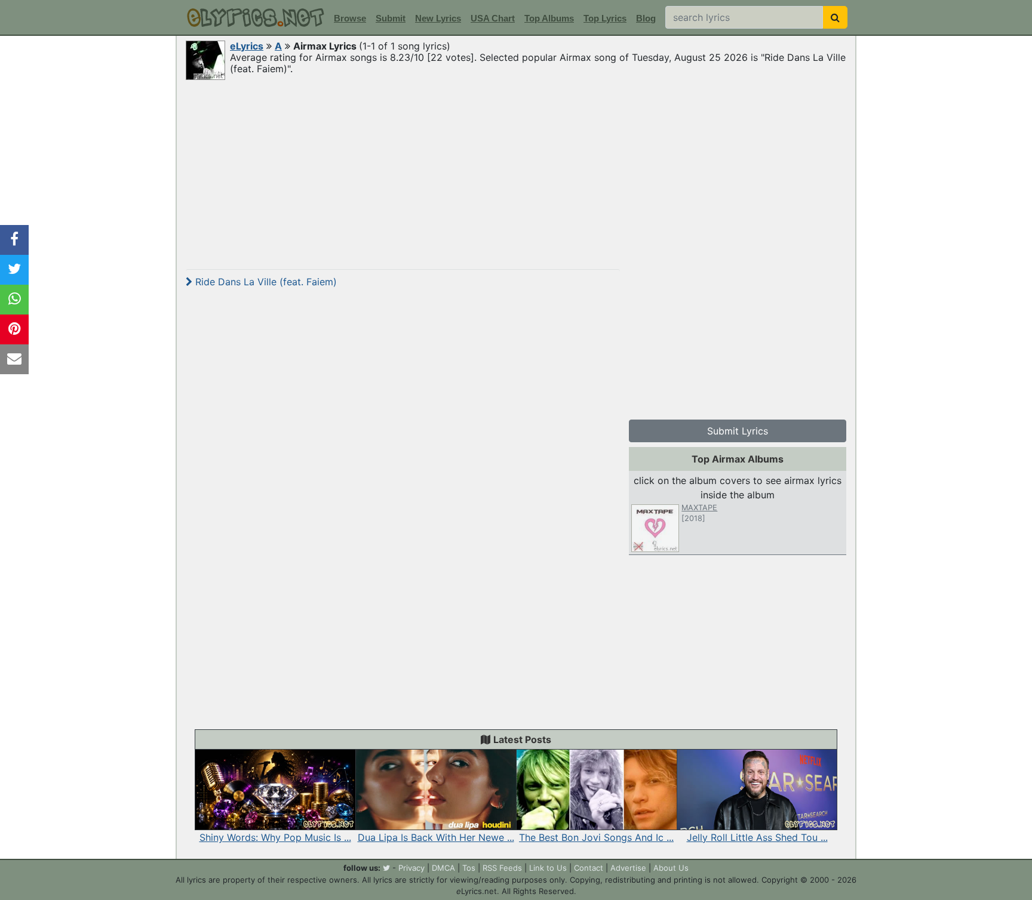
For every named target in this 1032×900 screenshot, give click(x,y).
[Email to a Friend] (14, 359)
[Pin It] (14, 329)
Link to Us (548, 868)
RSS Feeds (502, 868)
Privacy (411, 868)
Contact (588, 868)
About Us (671, 868)
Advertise (628, 868)
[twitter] (386, 868)
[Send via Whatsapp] (14, 300)
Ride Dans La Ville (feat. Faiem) (264, 282)
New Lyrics (438, 18)
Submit (391, 18)
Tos (468, 868)
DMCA (443, 868)
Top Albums (549, 18)
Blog (646, 18)
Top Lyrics (604, 18)
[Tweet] (14, 270)
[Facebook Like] (14, 240)
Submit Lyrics (737, 431)
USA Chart (493, 18)
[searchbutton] (835, 17)
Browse (350, 18)
